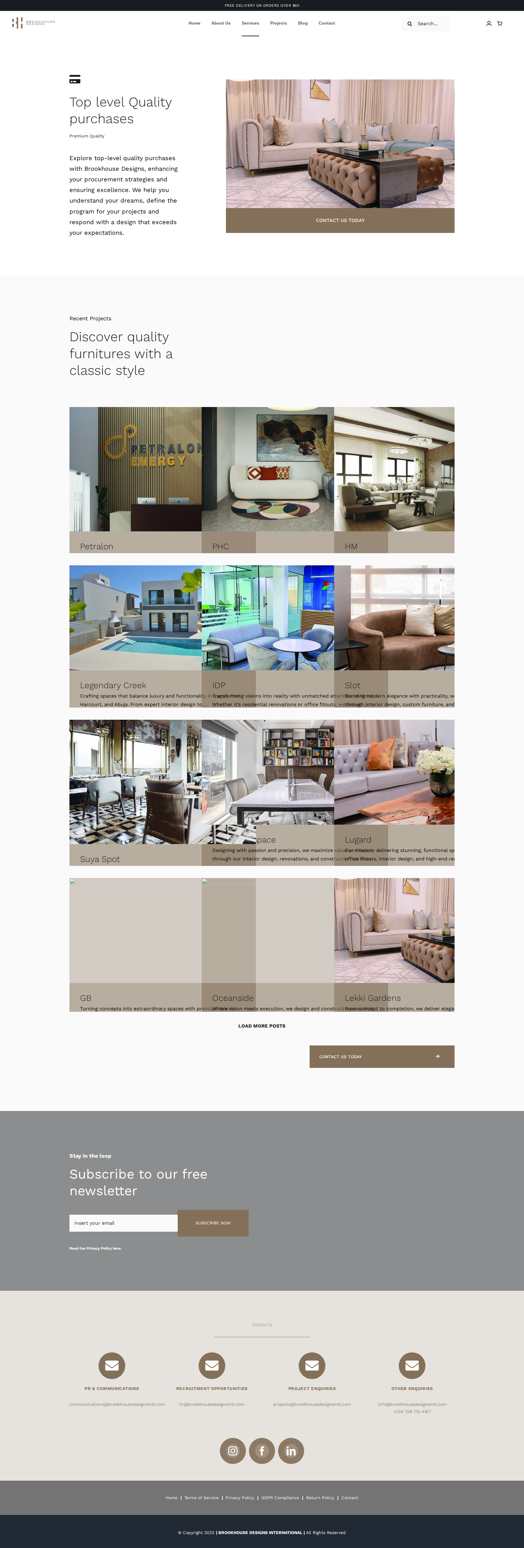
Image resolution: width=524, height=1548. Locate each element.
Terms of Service (201, 1497)
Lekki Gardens (373, 998)
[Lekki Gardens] (427, 930)
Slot (353, 685)
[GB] (162, 930)
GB (86, 998)
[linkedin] (291, 1451)
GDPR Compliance (280, 1497)
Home (171, 1497)
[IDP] (295, 617)
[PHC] (295, 469)
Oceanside (233, 998)
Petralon (96, 546)
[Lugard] (427, 772)
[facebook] (262, 1451)
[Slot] (427, 617)
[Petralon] (162, 469)
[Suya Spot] (162, 782)
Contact (349, 1497)
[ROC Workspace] (295, 772)
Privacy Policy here (104, 1248)
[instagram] (233, 1451)
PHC (220, 546)
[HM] (427, 469)
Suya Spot (100, 859)
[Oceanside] (295, 930)
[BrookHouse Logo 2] (33, 19)
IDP (218, 685)
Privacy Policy (240, 1497)
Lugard (358, 840)
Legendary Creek (113, 685)
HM (351, 546)
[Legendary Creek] (162, 617)
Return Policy (319, 1497)
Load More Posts (261, 1026)
